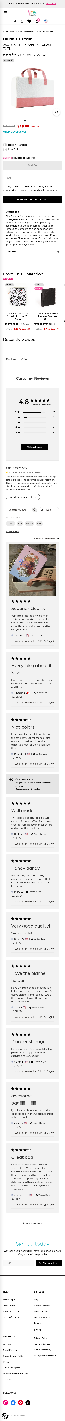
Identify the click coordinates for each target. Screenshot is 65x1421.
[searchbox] (19, 509)
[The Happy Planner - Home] (32, 12)
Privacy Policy (41, 1338)
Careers (7, 1379)
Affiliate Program (11, 1368)
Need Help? (9, 1300)
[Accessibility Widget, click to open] (5, 1416)
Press (6, 1362)
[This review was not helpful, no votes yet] (50, 641)
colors (11, 523)
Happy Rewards (42, 1306)
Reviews (38, 1323)
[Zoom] (56, 112)
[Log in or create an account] (21, 21)
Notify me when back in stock (32, 199)
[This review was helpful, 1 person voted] (45, 1204)
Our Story (8, 1344)
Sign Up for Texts (11, 1317)
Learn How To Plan (43, 1317)
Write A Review (34, 447)
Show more (12, 531)
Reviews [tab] (11, 359)
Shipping (7, 158)
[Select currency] (47, 21)
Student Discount (11, 1311)
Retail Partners (10, 1350)
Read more (17, 1189)
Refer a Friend (41, 1311)
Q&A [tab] (24, 359)
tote (39, 523)
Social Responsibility (13, 1356)
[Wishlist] (29, 21)
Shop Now (8, 279)
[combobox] (46, 538)
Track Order (9, 1306)
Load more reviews (32, 1223)
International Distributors (15, 1374)
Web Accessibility (42, 1350)
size (20, 523)
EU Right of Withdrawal (45, 1356)
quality (29, 523)
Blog (36, 1300)
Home (5, 32)
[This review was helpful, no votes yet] (45, 641)
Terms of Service (42, 1344)
